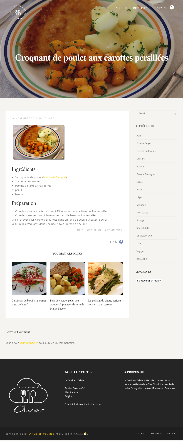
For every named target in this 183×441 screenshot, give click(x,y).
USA (139, 243)
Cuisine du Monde (146, 151)
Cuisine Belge (92, 230)
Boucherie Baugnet (54, 177)
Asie (139, 135)
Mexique (141, 204)
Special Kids (143, 228)
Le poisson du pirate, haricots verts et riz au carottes (104, 302)
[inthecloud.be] (80, 434)
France (140, 166)
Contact (159, 8)
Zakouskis (142, 258)
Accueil (121, 8)
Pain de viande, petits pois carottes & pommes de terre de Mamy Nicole (67, 304)
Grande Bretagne (146, 174)
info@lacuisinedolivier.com (86, 404)
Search (172, 7)
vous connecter (29, 343)
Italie (139, 189)
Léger (139, 197)
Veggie (140, 251)
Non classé (142, 212)
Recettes (140, 8)
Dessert (141, 158)
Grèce (140, 181)
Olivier (49, 118)
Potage (140, 220)
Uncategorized (144, 235)
